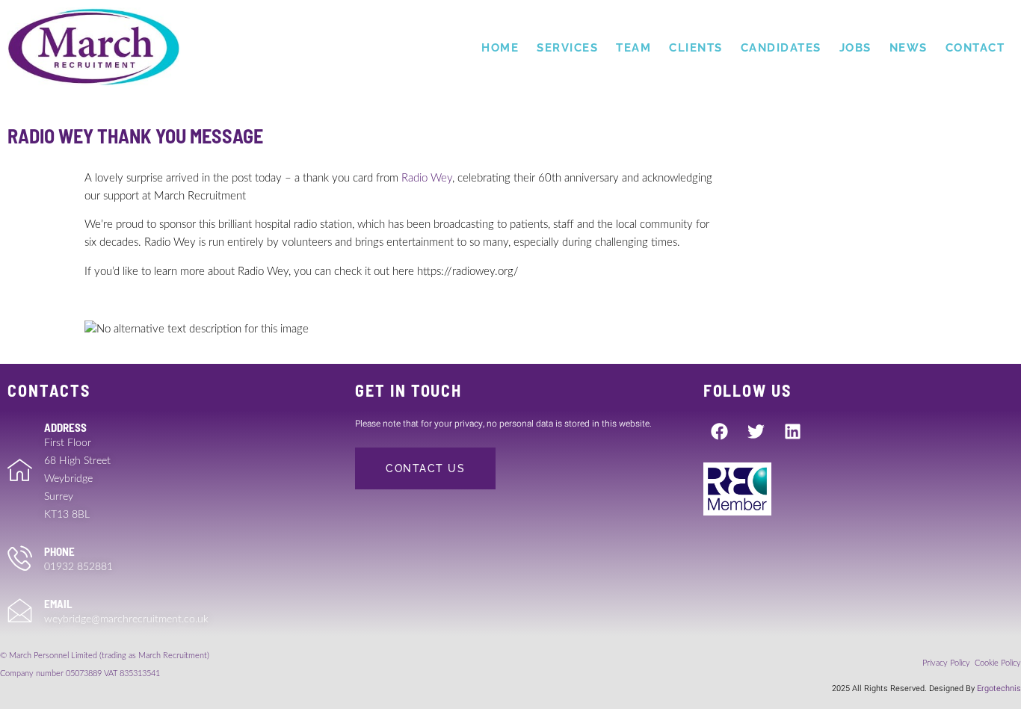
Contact (975, 48)
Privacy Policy (947, 663)
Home (500, 48)
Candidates (781, 48)
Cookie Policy (998, 663)
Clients (696, 48)
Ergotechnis (999, 688)
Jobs (855, 48)
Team (633, 48)
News (908, 48)
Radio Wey (426, 178)
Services (567, 48)
